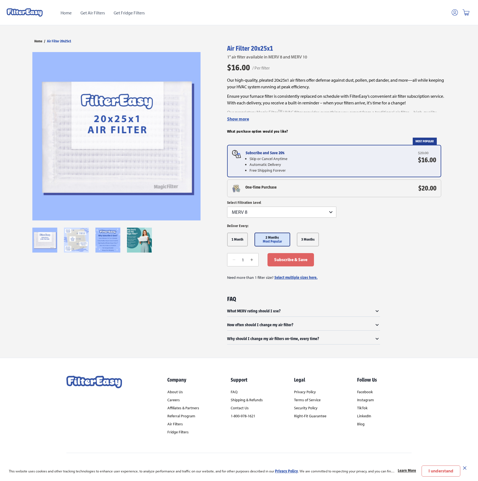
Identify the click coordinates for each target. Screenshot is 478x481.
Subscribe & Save (290, 259)
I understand (440, 471)
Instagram (365, 399)
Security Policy (306, 407)
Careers (173, 399)
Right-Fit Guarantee (310, 415)
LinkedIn (364, 415)
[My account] (454, 12)
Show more (238, 119)
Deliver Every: (238, 226)
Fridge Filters (178, 431)
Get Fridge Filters (129, 13)
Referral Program (181, 415)
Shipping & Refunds (247, 399)
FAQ (234, 391)
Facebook (365, 391)
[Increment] (251, 259)
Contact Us (240, 407)
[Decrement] (234, 259)
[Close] (464, 467)
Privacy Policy (286, 471)
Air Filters (175, 423)
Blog (361, 423)
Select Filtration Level (244, 202)
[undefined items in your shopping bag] (465, 12)
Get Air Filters (92, 13)
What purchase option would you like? (257, 131)
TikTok (362, 407)
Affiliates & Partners (183, 407)
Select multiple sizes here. (296, 277)
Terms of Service (307, 399)
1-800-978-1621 (243, 415)
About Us (175, 391)
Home (66, 13)
